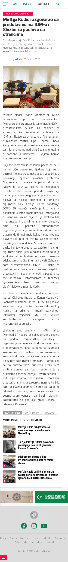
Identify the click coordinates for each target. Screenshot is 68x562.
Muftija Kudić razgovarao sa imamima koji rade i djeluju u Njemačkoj (34, 430)
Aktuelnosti (38, 542)
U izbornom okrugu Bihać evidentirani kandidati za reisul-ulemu (36, 460)
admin (18, 59)
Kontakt (51, 542)
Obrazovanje (61, 538)
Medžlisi (48, 538)
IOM (26, 412)
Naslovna (50, 412)
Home (3, 538)
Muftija (24, 538)
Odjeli (18, 542)
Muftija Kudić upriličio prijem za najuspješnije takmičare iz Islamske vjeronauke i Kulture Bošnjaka (38, 475)
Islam (26, 542)
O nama (13, 538)
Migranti (36, 412)
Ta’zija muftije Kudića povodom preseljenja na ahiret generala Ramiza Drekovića (36, 445)
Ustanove (36, 538)
